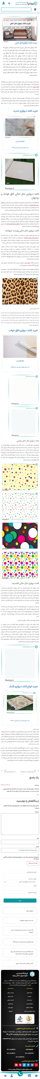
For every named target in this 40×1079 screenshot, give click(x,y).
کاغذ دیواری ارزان (28, 263)
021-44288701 (11, 1053)
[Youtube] (16, 1065)
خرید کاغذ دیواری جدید (25, 111)
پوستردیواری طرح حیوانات (31, 238)
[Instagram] (36, 1065)
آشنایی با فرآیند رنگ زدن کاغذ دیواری (24, 963)
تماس (34, 886)
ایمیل (37, 847)
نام (38, 838)
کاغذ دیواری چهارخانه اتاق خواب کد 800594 (20, 367)
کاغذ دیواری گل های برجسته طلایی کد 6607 (20, 720)
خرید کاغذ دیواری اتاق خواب (23, 330)
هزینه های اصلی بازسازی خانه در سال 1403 (23, 942)
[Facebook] (32, 1065)
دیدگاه (37, 812)
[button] (35, 9)
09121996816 (29, 1050)
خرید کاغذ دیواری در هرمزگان (26, 920)
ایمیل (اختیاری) (32, 892)
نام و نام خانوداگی (31, 872)
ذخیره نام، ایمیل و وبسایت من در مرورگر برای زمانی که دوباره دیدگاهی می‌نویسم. (21, 858)
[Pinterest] (20, 1065)
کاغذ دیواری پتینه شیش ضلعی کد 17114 (20, 147)
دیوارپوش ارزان (29, 911)
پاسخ (38, 794)
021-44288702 (20, 1057)
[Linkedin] (28, 1065)
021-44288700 (29, 1053)
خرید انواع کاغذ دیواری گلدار (23, 686)
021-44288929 (11, 1049)
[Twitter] (24, 1065)
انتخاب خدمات (32, 879)
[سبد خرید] (9, 3)
